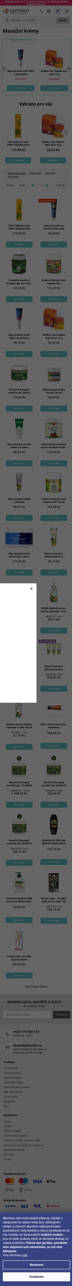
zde (24, 1255)
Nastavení (36, 1265)
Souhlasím (36, 1277)
